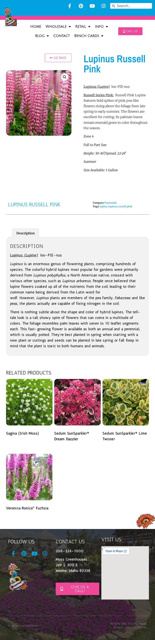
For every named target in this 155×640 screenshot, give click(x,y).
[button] (64, 77)
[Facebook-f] (69, 6)
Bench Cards (86, 36)
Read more (20, 443)
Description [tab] (25, 233)
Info (99, 26)
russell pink (125, 206)
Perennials (110, 202)
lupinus (112, 206)
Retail (80, 26)
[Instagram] (103, 6)
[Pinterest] (81, 6)
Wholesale (56, 26)
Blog (40, 36)
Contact (61, 36)
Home (35, 26)
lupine (103, 206)
